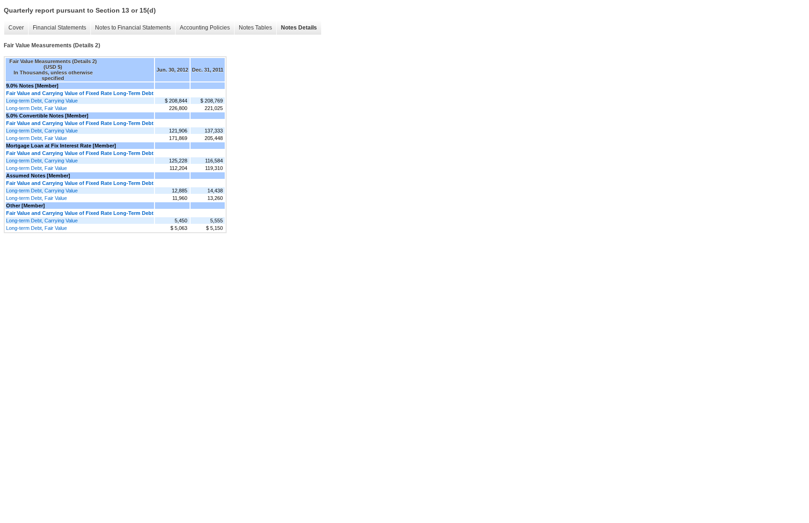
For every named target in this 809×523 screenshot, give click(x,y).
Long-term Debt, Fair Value (36, 108)
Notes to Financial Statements (133, 27)
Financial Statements (59, 27)
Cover (16, 27)
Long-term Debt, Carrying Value (42, 100)
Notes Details (299, 27)
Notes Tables (255, 27)
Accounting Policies (205, 27)
